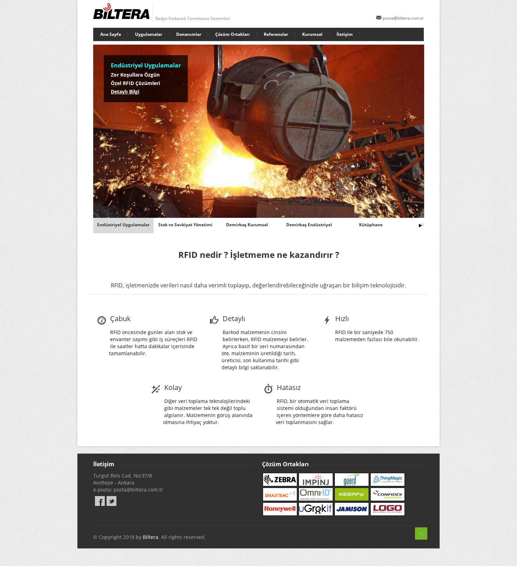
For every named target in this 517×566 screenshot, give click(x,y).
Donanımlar (188, 34)
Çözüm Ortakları (232, 34)
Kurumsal (312, 34)
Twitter (111, 501)
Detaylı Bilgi (125, 91)
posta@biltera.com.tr (403, 18)
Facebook (100, 501)
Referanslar (276, 34)
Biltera (150, 537)
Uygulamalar (148, 34)
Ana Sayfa (110, 34)
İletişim (345, 34)
